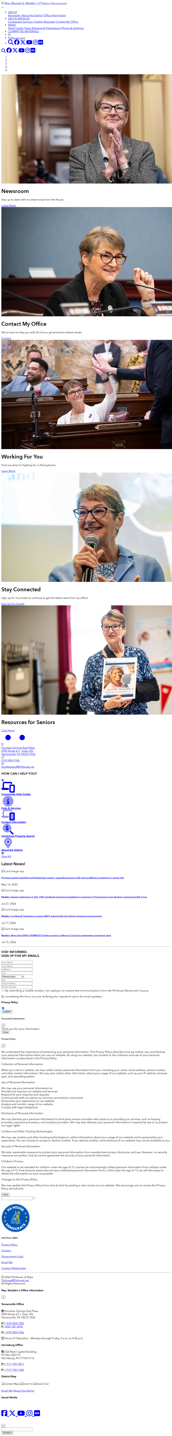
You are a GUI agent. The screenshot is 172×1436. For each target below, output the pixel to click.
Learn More (8, 471)
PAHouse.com (16, 37)
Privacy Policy (9, 1002)
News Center (16, 28)
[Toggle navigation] (2, 7)
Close (5, 1032)
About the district (23, 1390)
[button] (8, 737)
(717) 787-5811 (15, 1364)
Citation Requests (44, 21)
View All (6, 856)
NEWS (12, 25)
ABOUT (12, 12)
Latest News (8, 205)
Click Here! (8, 730)
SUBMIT (7, 1011)
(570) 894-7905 (15, 1323)
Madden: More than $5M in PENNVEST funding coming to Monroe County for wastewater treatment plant (56, 935)
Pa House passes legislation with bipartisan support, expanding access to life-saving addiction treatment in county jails (62, 877)
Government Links (12, 1256)
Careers (6, 1250)
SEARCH (7, 1433)
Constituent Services (20, 21)
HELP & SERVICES (19, 18)
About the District (32, 15)
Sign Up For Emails (12, 603)
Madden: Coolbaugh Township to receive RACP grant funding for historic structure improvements (51, 916)
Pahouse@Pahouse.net (15, 1280)
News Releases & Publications (43, 28)
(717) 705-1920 (15, 1369)
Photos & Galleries (72, 28)
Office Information (55, 15)
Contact (6, 338)
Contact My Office (67, 21)
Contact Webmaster (13, 1268)
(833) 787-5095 (14, 1326)
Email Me (7, 1262)
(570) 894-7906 (15, 1332)
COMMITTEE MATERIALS (23, 31)
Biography (14, 15)
